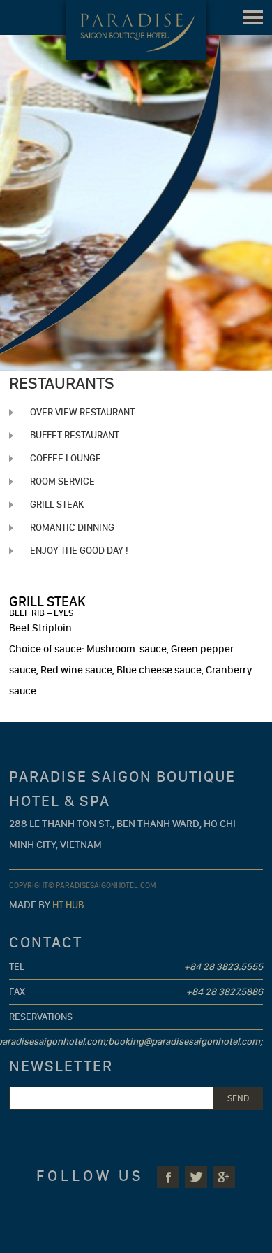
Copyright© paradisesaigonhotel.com (82, 885)
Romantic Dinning (72, 528)
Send (238, 1098)
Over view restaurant (82, 412)
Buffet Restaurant (74, 435)
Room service (62, 481)
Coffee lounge (65, 458)
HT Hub (68, 905)
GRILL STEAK (57, 504)
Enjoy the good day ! (79, 551)
